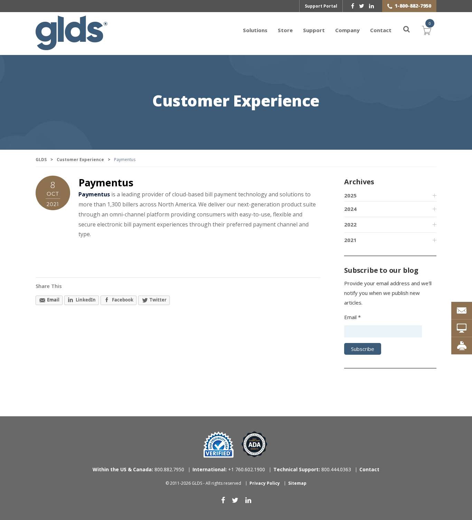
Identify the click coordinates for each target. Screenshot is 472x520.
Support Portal (321, 6)
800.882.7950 (138, 469)
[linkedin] (371, 6)
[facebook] (352, 6)
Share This (49, 285)
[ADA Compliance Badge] (254, 443)
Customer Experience (235, 101)
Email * (352, 317)
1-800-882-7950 (413, 5)
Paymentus (105, 182)
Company (347, 30)
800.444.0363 (312, 469)
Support (314, 30)
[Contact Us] (461, 310)
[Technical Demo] (461, 328)
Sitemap (297, 483)
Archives (359, 181)
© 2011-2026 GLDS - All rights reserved (203, 483)
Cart (426, 29)
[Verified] (219, 444)
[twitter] (361, 6)
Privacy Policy (264, 483)
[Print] (461, 345)
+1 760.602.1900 (228, 469)
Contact (380, 30)
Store (285, 30)
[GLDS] (71, 47)
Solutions (255, 30)
